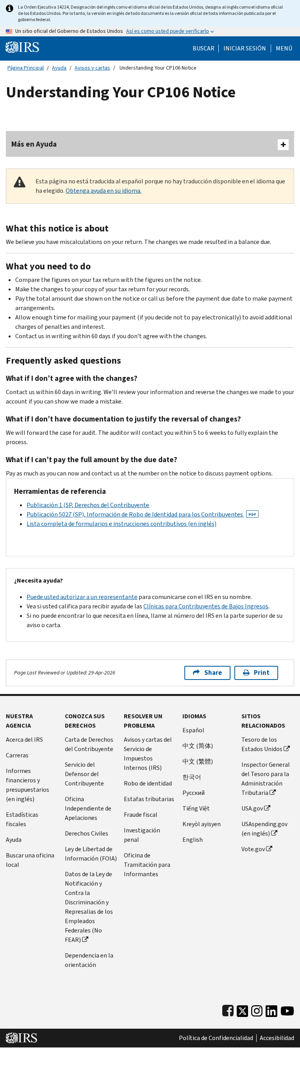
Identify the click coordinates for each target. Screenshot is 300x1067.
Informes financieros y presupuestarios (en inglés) (27, 785)
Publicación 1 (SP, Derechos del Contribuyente (88, 505)
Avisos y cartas (92, 68)
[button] (244, 48)
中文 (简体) (197, 746)
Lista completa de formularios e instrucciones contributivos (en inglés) (121, 524)
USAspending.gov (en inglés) (264, 828)
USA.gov (252, 808)
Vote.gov (253, 849)
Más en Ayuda (34, 144)
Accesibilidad (277, 1038)
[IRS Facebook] (228, 1009)
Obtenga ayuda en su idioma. (103, 191)
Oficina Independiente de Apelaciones (88, 808)
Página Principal (25, 68)
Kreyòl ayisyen (201, 824)
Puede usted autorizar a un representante (82, 597)
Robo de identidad (148, 783)
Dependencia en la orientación (89, 960)
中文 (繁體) (197, 761)
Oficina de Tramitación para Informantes (147, 864)
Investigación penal (142, 835)
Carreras (17, 755)
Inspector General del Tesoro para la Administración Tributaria (265, 778)
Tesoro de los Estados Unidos (261, 744)
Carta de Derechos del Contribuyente (89, 744)
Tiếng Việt (196, 808)
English (192, 840)
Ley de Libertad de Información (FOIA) (91, 854)
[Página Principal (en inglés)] (22, 47)
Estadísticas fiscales (22, 819)
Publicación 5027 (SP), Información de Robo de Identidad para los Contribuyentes (141, 514)
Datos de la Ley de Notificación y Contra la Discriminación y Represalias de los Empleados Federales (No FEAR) (89, 907)
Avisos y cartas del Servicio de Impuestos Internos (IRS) (148, 753)
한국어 (191, 777)
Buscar (203, 48)
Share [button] (213, 672)
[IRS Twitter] (242, 1009)
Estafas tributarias (149, 799)
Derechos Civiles (86, 833)
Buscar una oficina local (30, 860)
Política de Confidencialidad (216, 1038)
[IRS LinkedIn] (271, 1009)
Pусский (193, 793)
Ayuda (59, 68)
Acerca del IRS (24, 739)
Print (262, 672)
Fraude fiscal (140, 815)
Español (193, 730)
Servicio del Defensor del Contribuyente (84, 773)
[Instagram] (256, 1009)
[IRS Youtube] (287, 1009)
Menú (284, 48)
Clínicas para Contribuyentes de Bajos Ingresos (205, 606)
